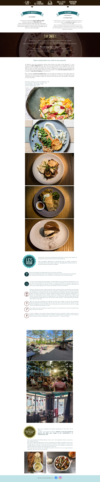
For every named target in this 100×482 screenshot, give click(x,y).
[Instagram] (60, 478)
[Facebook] (56, 478)
